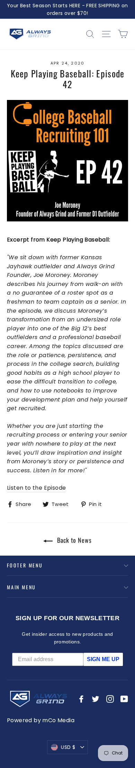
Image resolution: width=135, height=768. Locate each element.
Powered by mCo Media (40, 720)
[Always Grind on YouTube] (124, 698)
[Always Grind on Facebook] (81, 698)
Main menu (21, 587)
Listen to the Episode (36, 488)
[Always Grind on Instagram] (110, 698)
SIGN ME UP (103, 659)
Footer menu (25, 565)
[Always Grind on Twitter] (95, 698)
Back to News (73, 540)
